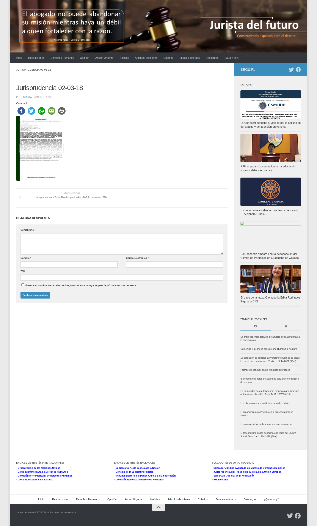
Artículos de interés (146, 57)
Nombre (25, 258)
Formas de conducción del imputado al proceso (265, 370)
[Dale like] (298, 69)
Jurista (26, 97)
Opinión (84, 57)
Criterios (168, 57)
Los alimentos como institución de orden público (265, 403)
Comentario (27, 230)
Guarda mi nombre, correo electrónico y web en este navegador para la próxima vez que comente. (81, 285)
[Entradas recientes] (255, 327)
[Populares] (286, 327)
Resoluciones (36, 57)
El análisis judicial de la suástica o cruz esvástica (266, 424)
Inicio (19, 57)
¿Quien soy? (231, 57)
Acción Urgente (104, 57)
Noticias (124, 57)
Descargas (212, 57)
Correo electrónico (137, 258)
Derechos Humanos (62, 57)
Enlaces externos (189, 57)
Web (22, 271)
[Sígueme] (291, 69)
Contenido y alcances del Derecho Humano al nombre (268, 349)
